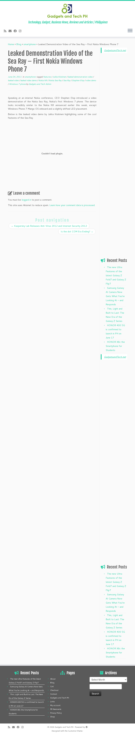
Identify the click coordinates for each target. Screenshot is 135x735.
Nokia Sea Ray (55, 80)
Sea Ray (67, 80)
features (47, 76)
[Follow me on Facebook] (16, 31)
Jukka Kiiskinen (60, 76)
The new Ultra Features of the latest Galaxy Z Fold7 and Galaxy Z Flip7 (116, 275)
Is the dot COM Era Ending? (77, 231)
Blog (18, 44)
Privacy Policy (56, 713)
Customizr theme (75, 731)
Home (11, 44)
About (52, 679)
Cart (52, 686)
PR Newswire (55, 709)
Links (52, 701)
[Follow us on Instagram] (21, 31)
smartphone (30, 44)
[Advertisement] (114, 105)
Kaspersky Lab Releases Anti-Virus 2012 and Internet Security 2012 (49, 226)
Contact (53, 694)
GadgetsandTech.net (115, 50)
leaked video (13, 80)
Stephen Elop (78, 80)
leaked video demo (28, 80)
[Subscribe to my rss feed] (6, 31)
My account (55, 705)
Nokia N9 (43, 80)
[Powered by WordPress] (86, 726)
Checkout (54, 690)
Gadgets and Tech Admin (40, 84)
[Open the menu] (130, 30)
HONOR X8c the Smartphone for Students (115, 346)
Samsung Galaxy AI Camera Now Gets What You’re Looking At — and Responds (115, 296)
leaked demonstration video (80, 76)
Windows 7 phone (17, 84)
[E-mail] (11, 31)
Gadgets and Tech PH (59, 697)
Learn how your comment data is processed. (72, 205)
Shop (52, 716)
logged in (26, 199)
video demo (91, 80)
